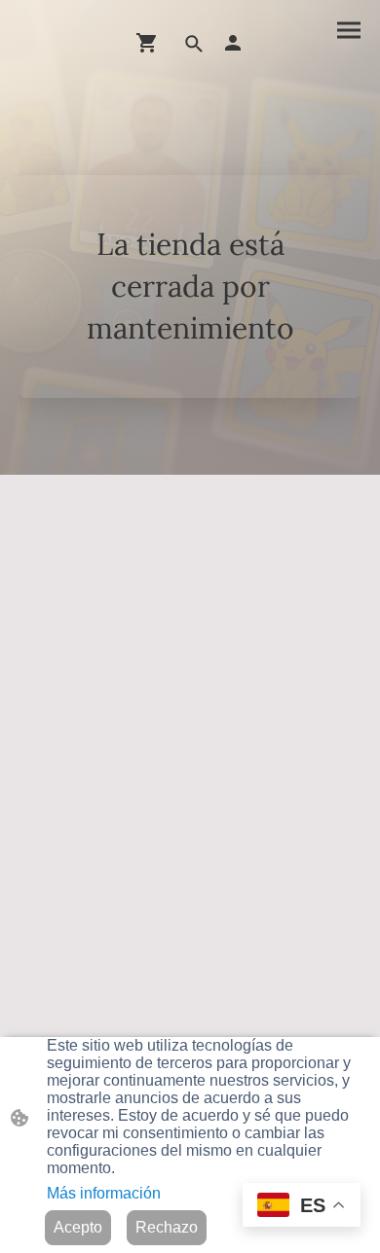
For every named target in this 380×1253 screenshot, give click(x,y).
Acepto (78, 1227)
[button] (194, 43)
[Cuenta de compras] (233, 42)
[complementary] (302, 1208)
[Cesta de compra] (151, 42)
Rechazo (166, 1227)
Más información (104, 1193)
